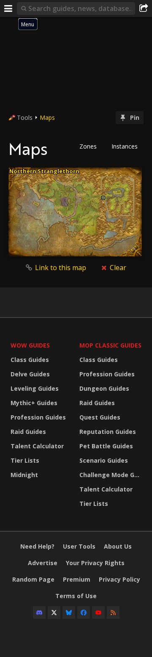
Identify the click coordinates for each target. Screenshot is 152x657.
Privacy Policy (119, 579)
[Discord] (39, 612)
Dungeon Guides (104, 388)
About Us (118, 546)
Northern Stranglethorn (44, 171)
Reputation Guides (107, 432)
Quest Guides (99, 417)
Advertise (42, 563)
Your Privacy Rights (95, 563)
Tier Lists (25, 460)
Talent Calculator (37, 446)
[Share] (143, 8)
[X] (54, 612)
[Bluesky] (68, 612)
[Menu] (8, 8)
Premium (76, 579)
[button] (91, 146)
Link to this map (60, 267)
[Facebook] (83, 612)
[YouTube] (98, 612)
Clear (117, 267)
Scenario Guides (103, 460)
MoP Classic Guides (110, 345)
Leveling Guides (35, 388)
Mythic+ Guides (34, 403)
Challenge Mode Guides (111, 475)
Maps (47, 117)
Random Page (33, 579)
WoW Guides (30, 345)
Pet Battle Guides (106, 446)
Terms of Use (76, 596)
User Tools (79, 546)
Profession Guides (38, 417)
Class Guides (30, 360)
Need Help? (37, 546)
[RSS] (113, 612)
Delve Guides (30, 374)
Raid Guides (28, 432)
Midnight (24, 475)
